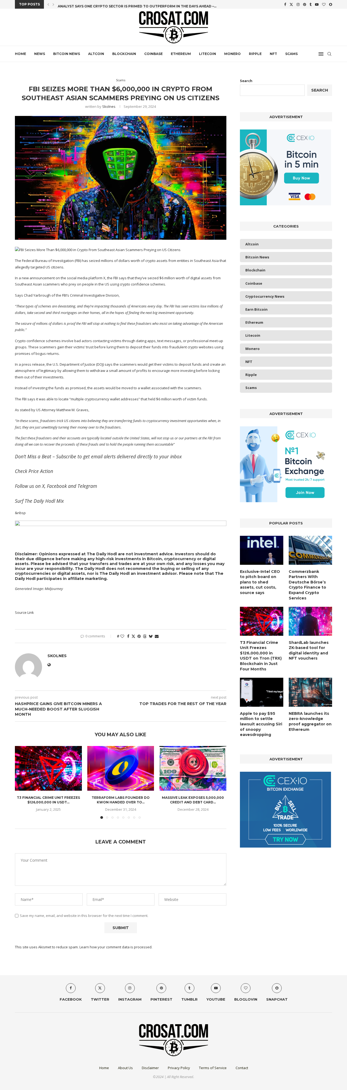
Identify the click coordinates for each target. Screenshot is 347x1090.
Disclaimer (150, 1067)
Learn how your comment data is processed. (115, 947)
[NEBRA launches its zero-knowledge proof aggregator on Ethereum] (310, 692)
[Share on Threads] (145, 636)
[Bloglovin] (324, 4)
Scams (291, 54)
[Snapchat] (330, 4)
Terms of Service (213, 1067)
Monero (232, 54)
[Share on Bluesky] (151, 636)
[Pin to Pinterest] (139, 636)
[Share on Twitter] (133, 636)
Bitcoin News (66, 54)
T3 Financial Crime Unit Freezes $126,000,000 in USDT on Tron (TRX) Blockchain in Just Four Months (261, 655)
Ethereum (181, 54)
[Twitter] (291, 4)
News (39, 54)
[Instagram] (298, 4)
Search (246, 80)
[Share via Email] (157, 636)
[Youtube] (317, 4)
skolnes (108, 106)
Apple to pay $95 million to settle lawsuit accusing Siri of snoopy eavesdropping (261, 724)
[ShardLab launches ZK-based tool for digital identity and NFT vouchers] (310, 621)
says (123, 277)
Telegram (87, 486)
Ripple (255, 54)
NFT (273, 54)
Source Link (24, 612)
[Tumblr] (310, 4)
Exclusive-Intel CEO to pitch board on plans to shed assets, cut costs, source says (260, 582)
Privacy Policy (179, 1067)
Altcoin (96, 54)
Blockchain (124, 54)
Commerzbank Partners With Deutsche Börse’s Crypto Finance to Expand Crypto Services (307, 585)
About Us (125, 1067)
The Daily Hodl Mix (44, 501)
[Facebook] (285, 4)
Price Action (40, 471)
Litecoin (207, 54)
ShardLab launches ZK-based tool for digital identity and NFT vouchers (309, 650)
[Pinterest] (304, 4)
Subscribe (66, 456)
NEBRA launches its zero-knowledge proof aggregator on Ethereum (310, 721)
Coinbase (153, 54)
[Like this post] (122, 636)
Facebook (57, 486)
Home (20, 54)
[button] (48, 4)
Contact (242, 1067)
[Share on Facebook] (128, 636)
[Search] (329, 54)
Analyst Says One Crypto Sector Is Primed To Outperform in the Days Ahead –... (137, 4)
